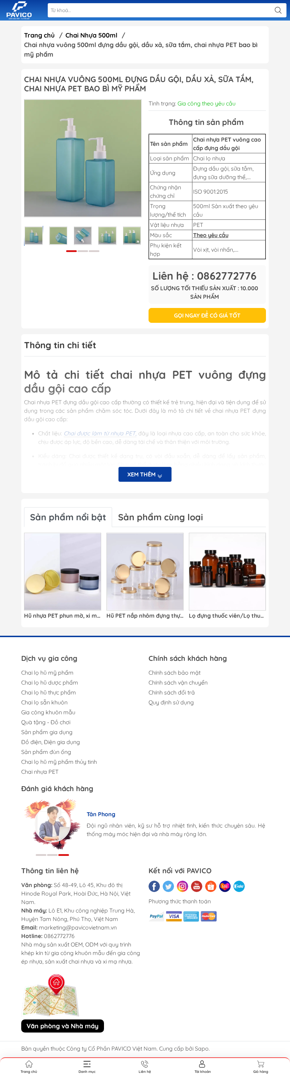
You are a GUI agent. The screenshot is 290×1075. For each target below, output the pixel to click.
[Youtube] (196, 886)
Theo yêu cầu (210, 235)
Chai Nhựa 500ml (91, 35)
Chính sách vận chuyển (178, 682)
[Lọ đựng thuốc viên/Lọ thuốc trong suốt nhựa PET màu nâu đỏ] (227, 572)
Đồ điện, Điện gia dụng (50, 741)
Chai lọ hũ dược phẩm (49, 682)
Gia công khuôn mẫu (48, 712)
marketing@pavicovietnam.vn (78, 927)
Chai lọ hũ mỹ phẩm (47, 672)
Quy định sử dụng (171, 702)
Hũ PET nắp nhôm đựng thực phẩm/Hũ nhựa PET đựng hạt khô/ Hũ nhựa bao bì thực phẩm (145, 615)
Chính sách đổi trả (172, 692)
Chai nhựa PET (40, 771)
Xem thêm (142, 474)
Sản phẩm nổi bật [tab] (68, 516)
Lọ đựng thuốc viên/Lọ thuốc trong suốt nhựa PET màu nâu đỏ (227, 615)
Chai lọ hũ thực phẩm (48, 692)
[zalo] (239, 886)
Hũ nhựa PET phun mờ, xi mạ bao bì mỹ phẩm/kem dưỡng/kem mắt (62, 615)
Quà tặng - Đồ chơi (45, 722)
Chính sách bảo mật (175, 672)
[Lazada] (225, 886)
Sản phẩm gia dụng (46, 732)
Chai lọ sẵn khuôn (44, 702)
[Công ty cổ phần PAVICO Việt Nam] (19, 10)
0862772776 (59, 935)
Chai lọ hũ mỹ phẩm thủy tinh (59, 761)
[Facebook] (154, 886)
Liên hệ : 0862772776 (204, 275)
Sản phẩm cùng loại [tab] (160, 516)
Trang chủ (39, 35)
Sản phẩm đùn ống (46, 751)
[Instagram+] (182, 886)
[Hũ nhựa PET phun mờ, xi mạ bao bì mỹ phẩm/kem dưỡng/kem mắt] (62, 572)
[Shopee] (210, 886)
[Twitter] (168, 886)
